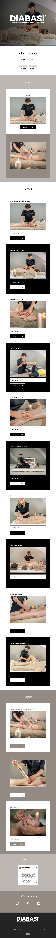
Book (28, 31)
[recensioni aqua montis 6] (28, 884)
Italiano (23, 59)
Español (32, 64)
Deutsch (23, 68)
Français (23, 64)
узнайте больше (28, 127)
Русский (32, 68)
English (32, 59)
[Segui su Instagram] (29, 934)
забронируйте (17, 238)
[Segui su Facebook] (27, 934)
